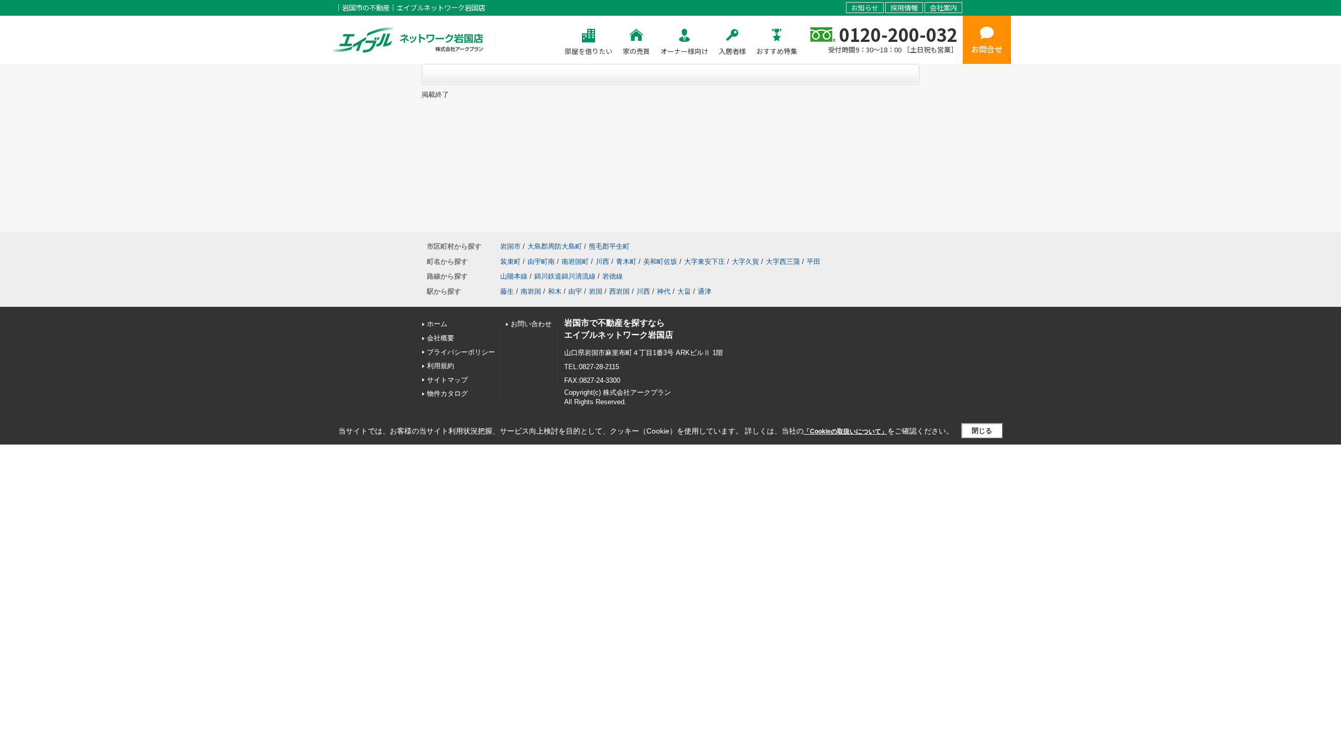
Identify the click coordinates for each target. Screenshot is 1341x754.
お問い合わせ (531, 324)
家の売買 (636, 51)
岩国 (595, 291)
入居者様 (732, 51)
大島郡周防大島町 (554, 246)
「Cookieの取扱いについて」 (845, 431)
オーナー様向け (684, 51)
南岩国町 (575, 261)
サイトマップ (447, 380)
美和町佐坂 (660, 261)
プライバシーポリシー (461, 352)
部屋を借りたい (588, 51)
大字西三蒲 (783, 261)
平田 (813, 261)
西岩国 (619, 291)
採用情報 (904, 8)
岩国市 (510, 246)
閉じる (982, 431)
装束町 (510, 261)
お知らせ (864, 8)
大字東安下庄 (704, 261)
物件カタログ (447, 393)
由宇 (575, 291)
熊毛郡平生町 (609, 246)
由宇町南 (541, 261)
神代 (663, 291)
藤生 (507, 291)
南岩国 (531, 291)
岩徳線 (612, 276)
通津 (704, 291)
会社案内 (943, 8)
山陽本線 (513, 276)
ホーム (437, 324)
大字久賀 (745, 261)
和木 (555, 291)
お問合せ (987, 48)
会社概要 (440, 338)
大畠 (684, 291)
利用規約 (440, 366)
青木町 (626, 261)
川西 (602, 261)
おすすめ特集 (776, 51)
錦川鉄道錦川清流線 (565, 276)
